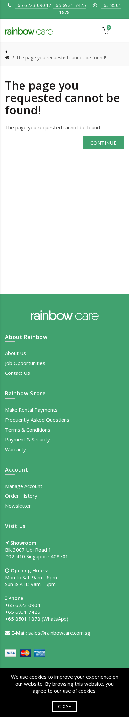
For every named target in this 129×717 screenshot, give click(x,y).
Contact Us (17, 373)
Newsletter (18, 505)
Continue (103, 142)
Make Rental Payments (31, 409)
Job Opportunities (25, 363)
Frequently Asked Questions (37, 419)
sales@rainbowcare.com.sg (59, 632)
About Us (15, 353)
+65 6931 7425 (69, 5)
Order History (21, 496)
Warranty (15, 449)
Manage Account (23, 486)
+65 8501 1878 (22, 618)
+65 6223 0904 (31, 5)
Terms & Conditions (27, 429)
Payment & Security (27, 439)
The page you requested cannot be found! (61, 57)
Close (64, 706)
